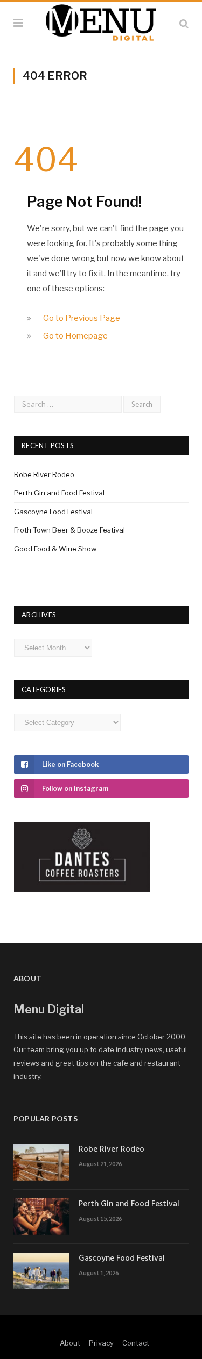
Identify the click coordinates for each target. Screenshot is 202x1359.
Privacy (101, 1343)
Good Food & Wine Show (55, 548)
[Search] (184, 23)
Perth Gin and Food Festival (59, 492)
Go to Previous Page (81, 318)
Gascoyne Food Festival (53, 511)
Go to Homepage (75, 336)
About (70, 1343)
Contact (135, 1343)
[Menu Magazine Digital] (101, 21)
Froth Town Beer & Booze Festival (69, 530)
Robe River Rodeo (44, 474)
